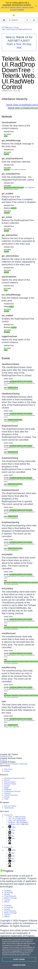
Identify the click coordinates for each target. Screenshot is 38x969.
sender (18, 381)
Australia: (18, 824)
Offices (6, 902)
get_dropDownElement (12, 158)
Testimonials (9, 808)
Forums (7, 786)
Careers (7, 900)
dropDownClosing (10, 458)
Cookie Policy (16, 951)
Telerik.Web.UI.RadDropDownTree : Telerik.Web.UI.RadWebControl (19, 72)
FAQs (6, 799)
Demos (7, 780)
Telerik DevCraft (6, 756)
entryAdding (7, 588)
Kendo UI (3, 760)
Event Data (8, 379)
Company (8, 890)
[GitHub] (9, 841)
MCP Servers (5, 764)
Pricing (7, 771)
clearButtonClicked (10, 364)
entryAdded (7, 554)
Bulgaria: (18, 822)
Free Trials (8, 769)
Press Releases (10, 896)
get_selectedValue (10, 256)
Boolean (10, 208)
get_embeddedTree (11, 174)
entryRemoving (9, 667)
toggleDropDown (9, 336)
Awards (7, 894)
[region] (19, 953)
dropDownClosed (10, 426)
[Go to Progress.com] (7, 872)
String (9, 306)
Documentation (10, 782)
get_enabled (7, 193)
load (4, 701)
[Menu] (4, 20)
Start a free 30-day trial (19, 45)
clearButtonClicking (11, 393)
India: (17, 820)
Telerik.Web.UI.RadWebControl (22, 104)
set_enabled (7, 315)
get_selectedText (10, 235)
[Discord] (9, 844)
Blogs (6, 788)
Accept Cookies (19, 959)
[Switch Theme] (34, 20)
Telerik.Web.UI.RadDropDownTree (19, 29)
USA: (17, 817)
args (11, 387)
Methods (7, 116)
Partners (7, 793)
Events (6, 358)
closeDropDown (9, 122)
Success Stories (10, 806)
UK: (16, 819)
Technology (8, 892)
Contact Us (8, 815)
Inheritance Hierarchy (14, 99)
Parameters (9, 131)
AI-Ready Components (18, 764)
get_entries (7, 217)
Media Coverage (10, 898)
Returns (7, 134)
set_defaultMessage (11, 295)
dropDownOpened (10, 490)
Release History (10, 784)
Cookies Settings (18, 965)
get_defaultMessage (11, 140)
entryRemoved (8, 633)
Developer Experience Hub (14, 778)
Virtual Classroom (11, 795)
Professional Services (12, 791)
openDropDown (9, 276)
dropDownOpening (10, 522)
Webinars (7, 789)
